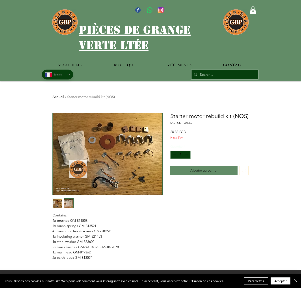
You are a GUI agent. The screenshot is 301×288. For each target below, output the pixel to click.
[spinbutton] (180, 155)
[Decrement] (174, 155)
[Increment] (187, 155)
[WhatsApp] (150, 10)
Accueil (58, 97)
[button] (253, 10)
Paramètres (256, 281)
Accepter (280, 281)
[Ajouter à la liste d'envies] (244, 170)
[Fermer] (295, 280)
